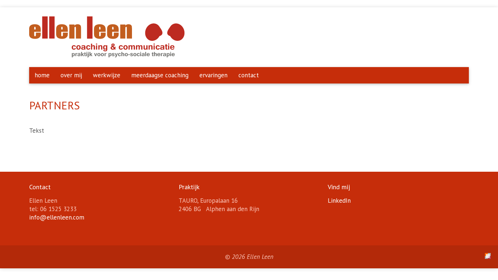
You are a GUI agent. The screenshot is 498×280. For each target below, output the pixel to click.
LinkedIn (339, 201)
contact (248, 75)
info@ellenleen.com (56, 217)
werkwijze (106, 75)
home (42, 75)
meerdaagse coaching (159, 75)
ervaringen (213, 75)
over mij (71, 75)
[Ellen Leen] (106, 55)
